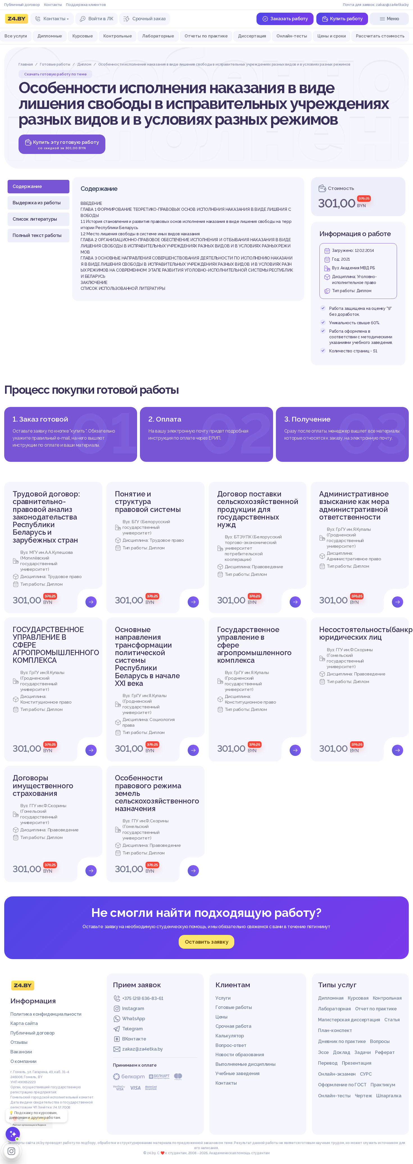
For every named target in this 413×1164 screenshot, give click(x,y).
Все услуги (15, 35)
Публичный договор (22, 5)
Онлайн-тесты (291, 35)
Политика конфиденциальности (45, 1014)
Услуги (222, 998)
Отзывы (18, 1042)
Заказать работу (289, 18)
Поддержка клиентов (86, 5)
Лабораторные (158, 35)
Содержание (27, 186)
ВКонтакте (134, 1039)
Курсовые (82, 35)
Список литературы (35, 219)
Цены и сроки (331, 35)
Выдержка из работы (36, 202)
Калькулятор (229, 1035)
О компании (23, 1061)
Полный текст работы (37, 235)
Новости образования (239, 1054)
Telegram (132, 1028)
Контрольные (117, 35)
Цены (221, 1017)
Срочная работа (233, 1026)
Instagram (133, 1008)
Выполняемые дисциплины (245, 1064)
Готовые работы (233, 1007)
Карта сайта (24, 1023)
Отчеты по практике (206, 35)
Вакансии (21, 1052)
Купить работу (346, 18)
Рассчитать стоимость (380, 35)
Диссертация (252, 35)
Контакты (53, 5)
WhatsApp (133, 1018)
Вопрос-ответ (230, 1045)
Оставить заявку (206, 942)
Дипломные (49, 35)
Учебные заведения (237, 1073)
